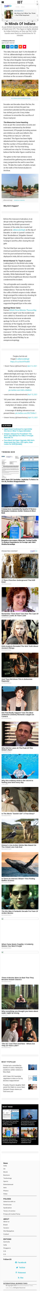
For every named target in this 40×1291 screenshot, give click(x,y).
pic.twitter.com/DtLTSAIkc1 (25, 413)
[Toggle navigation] (2, 2)
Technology (7, 1178)
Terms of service (9, 1211)
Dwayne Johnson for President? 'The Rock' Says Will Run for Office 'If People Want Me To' (18, 435)
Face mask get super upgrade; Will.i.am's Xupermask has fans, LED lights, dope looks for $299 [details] (19, 442)
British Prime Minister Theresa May (22, 310)
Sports (5, 1181)
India (5, 1166)
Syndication (7, 1208)
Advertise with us (9, 1201)
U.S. (4, 1254)
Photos (6, 1191)
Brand (5, 1225)
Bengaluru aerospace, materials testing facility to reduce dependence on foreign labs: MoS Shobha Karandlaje (19, 542)
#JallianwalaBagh (22, 359)
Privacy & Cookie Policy (11, 1214)
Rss (21, 1278)
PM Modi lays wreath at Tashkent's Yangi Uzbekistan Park (28, 1140)
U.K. (4, 1251)
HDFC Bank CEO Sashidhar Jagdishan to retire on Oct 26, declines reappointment (19, 480)
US (4, 1169)
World (5, 1172)
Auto (5, 1187)
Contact (6, 1234)
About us (6, 1221)
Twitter (21, 1268)
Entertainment (8, 1184)
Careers (6, 1228)
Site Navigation (8, 1231)
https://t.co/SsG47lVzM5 (20, 362)
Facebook (21, 1262)
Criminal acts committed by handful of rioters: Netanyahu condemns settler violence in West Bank (18, 511)
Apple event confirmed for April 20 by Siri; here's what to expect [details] (18, 430)
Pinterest (21, 1273)
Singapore (7, 1248)
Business (6, 1175)
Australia (6, 1242)
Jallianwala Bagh (19, 230)
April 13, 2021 (32, 366)
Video (5, 1194)
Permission (7, 1204)
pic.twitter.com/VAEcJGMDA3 (20, 390)
